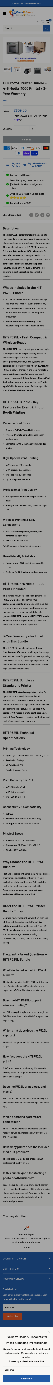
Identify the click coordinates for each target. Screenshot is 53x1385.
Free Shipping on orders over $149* (26, 3)
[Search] (46, 28)
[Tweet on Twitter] (42, 215)
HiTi (5, 100)
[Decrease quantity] (17, 129)
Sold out (26, 139)
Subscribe (26, 1378)
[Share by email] (48, 215)
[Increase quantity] (32, 129)
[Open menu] (4, 13)
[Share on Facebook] (31, 215)
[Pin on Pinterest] (37, 215)
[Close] (49, 1331)
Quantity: (7, 128)
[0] (47, 21)
